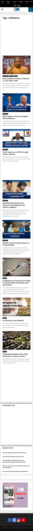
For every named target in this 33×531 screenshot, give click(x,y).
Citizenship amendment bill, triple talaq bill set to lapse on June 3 (15, 355)
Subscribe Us (21, 2)
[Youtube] (23, 520)
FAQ (31, 1)
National (11, 76)
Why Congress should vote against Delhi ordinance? (15, 117)
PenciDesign (16, 529)
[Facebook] (10, 520)
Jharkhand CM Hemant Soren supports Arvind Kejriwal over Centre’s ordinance (14, 205)
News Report (5, 113)
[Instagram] (19, 520)
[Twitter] (14, 520)
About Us (2, 2)
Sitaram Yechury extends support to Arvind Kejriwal (16, 244)
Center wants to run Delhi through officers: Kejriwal (15, 153)
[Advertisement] (16, 37)
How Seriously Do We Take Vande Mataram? (14, 452)
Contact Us (27, 2)
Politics (15, 76)
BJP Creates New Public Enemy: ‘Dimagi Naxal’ (15, 471)
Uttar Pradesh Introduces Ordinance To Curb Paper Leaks (16, 79)
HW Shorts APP (5, 76)
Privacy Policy (8, 2)
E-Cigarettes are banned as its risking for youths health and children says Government (16, 283)
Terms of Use (15, 2)
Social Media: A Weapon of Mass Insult (13, 456)
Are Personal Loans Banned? (13, 320)
